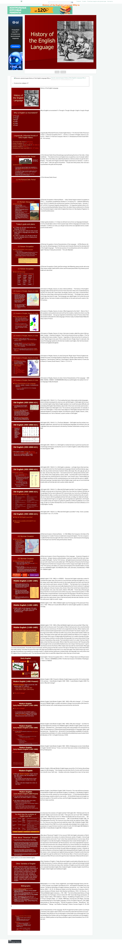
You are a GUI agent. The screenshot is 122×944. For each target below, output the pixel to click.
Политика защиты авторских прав (96, 1)
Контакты (110, 1)
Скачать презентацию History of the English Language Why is (68, 78)
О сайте (84, 1)
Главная (78, 1)
